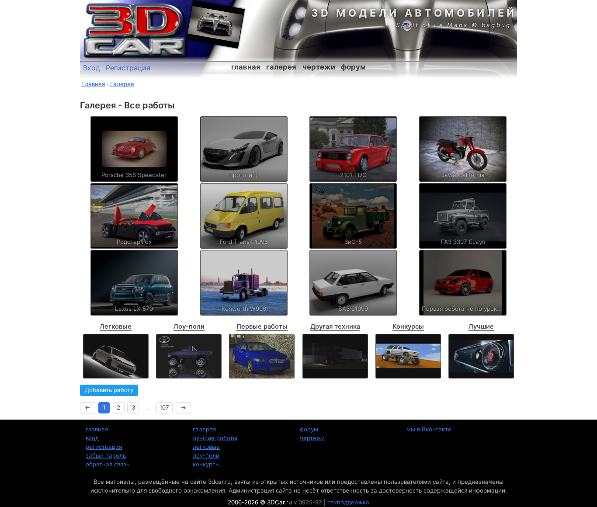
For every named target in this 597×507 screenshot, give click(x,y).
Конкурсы (408, 326)
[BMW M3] (261, 356)
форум (353, 67)
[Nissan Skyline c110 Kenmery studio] (481, 356)
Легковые (116, 326)
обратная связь (107, 464)
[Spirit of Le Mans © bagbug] (215, 24)
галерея (281, 67)
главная (245, 67)
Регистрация (128, 67)
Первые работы (262, 326)
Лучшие (481, 326)
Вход (91, 67)
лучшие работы (215, 437)
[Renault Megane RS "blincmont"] (115, 356)
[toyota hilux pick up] (188, 356)
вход (92, 437)
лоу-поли (206, 455)
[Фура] (335, 356)
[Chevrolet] (408, 356)
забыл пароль (106, 455)
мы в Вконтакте (428, 429)
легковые (206, 446)
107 (164, 407)
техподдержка (348, 502)
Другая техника (335, 326)
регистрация (104, 446)
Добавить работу (109, 389)
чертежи (318, 67)
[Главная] (134, 30)
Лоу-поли (189, 326)
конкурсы (206, 464)
